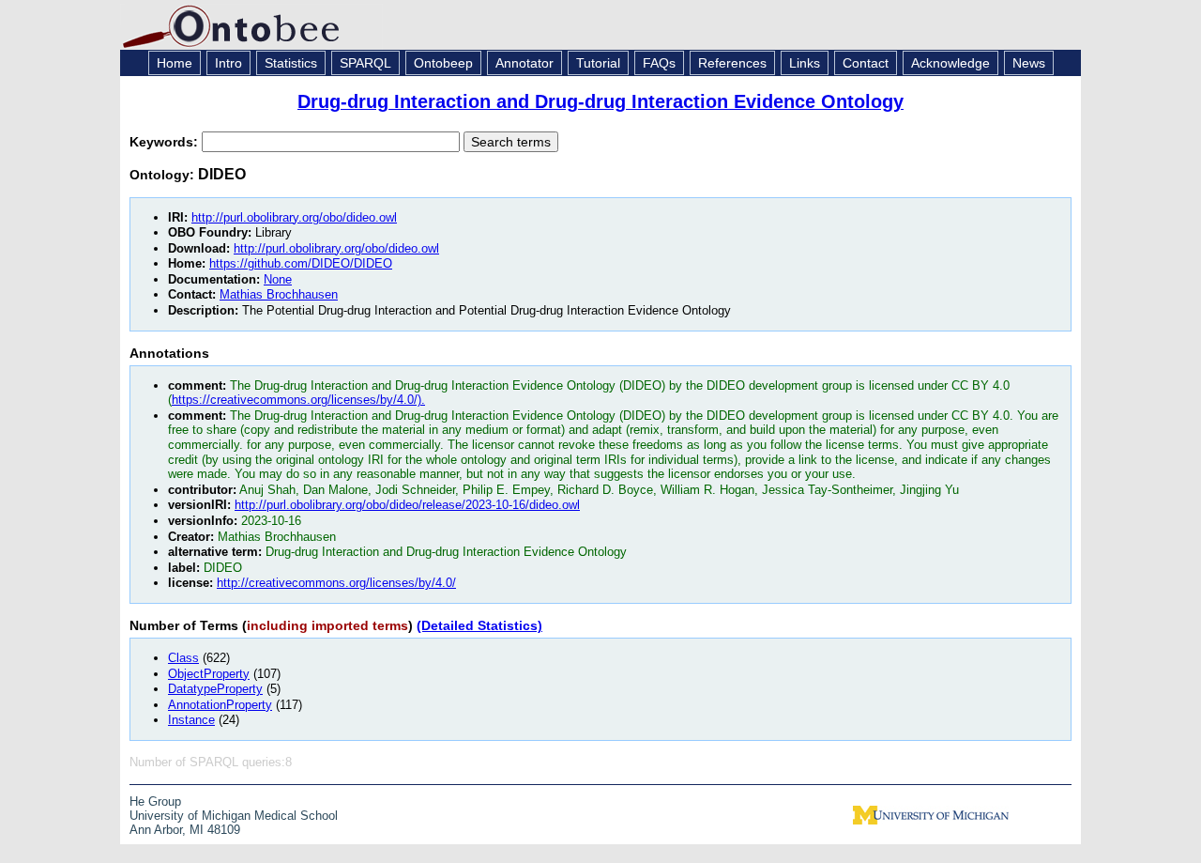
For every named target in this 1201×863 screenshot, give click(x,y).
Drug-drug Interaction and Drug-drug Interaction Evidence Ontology (600, 101)
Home (174, 62)
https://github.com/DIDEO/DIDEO (300, 263)
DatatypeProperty (215, 689)
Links (804, 62)
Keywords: (165, 141)
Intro (228, 62)
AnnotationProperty (220, 705)
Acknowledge (950, 62)
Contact (866, 62)
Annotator (524, 62)
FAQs (659, 62)
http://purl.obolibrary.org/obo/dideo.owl (294, 217)
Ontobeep (443, 62)
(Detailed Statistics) (479, 625)
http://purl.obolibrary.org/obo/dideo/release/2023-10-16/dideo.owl (407, 505)
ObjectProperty (209, 674)
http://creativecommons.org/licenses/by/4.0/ (336, 583)
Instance (191, 720)
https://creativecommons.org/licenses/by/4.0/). (298, 400)
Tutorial (598, 62)
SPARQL (365, 62)
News (1028, 62)
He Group (155, 801)
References (732, 62)
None (278, 279)
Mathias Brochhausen (279, 294)
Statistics (291, 62)
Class (183, 658)
